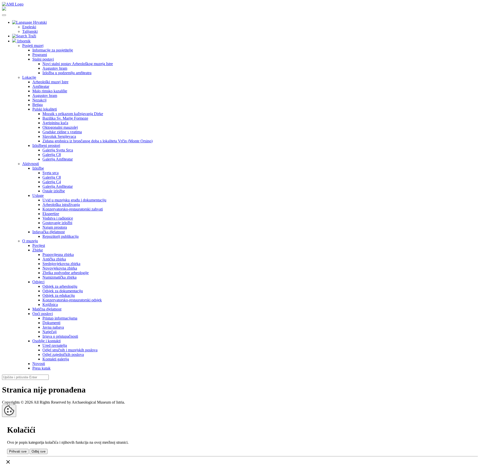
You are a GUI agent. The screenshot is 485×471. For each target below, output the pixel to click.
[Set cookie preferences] (9, 411)
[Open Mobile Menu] (4, 15)
